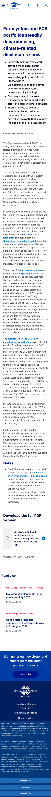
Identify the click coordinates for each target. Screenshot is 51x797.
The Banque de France (25, 712)
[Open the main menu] (3, 5)
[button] (46, 5)
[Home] (25, 691)
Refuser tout (25, 787)
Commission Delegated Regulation (21, 241)
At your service (25, 718)
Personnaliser (25, 794)
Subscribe (25, 674)
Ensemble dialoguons (25, 704)
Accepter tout (25, 781)
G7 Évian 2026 (25, 708)
